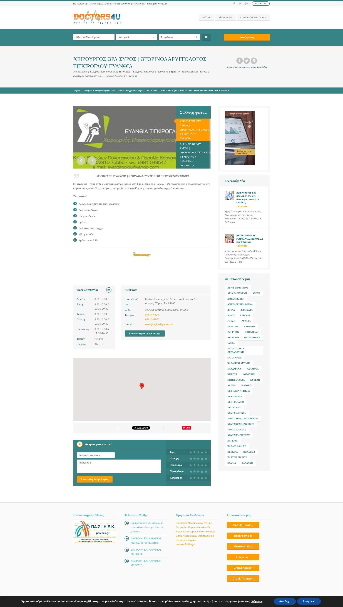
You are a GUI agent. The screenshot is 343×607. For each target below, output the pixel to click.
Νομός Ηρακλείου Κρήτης (243, 418)
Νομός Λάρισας (236, 429)
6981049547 (152, 319)
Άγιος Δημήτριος (237, 288)
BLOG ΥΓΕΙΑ (225, 17)
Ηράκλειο (233, 337)
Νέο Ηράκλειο (235, 402)
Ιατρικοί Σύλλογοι (185, 544)
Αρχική (76, 90)
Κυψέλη (255, 380)
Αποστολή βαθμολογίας (94, 479)
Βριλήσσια (246, 310)
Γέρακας (245, 315)
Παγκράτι (232, 441)
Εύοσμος (249, 326)
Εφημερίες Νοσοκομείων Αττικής (194, 522)
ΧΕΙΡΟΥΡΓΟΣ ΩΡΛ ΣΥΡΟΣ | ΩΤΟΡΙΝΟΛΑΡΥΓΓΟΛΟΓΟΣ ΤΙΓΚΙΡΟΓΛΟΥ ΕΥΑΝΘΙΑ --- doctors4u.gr (195, 154)
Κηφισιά (232, 374)
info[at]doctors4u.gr (157, 3)
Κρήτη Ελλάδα (236, 380)
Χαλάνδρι (247, 463)
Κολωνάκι (249, 374)
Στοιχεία (88, 90)
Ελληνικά (261, 3)
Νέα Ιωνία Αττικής (238, 391)
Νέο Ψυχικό (234, 407)
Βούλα (231, 310)
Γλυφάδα (246, 321)
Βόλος (231, 315)
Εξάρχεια (233, 326)
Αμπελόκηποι (235, 299)
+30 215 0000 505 (121, 3)
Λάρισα (231, 385)
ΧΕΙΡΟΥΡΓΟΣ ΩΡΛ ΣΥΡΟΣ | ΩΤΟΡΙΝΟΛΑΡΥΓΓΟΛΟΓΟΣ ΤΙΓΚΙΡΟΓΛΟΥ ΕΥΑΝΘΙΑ (195, 130)
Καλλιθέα (253, 369)
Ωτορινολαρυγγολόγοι (105, 90)
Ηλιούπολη (252, 332)
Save (188, 427)
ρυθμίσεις (256, 601)
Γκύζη (231, 321)
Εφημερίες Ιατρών (186, 540)
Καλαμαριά (234, 369)
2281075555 (152, 315)
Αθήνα (256, 293)
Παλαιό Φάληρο (236, 446)
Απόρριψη (309, 601)
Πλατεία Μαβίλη (237, 457)
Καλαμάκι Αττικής (238, 363)
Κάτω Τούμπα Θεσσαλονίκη (235, 350)
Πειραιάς (232, 452)
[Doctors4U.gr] (97, 17)
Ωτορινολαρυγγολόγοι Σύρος (130, 90)
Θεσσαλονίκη (252, 337)
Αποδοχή (284, 601)
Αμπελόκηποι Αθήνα (240, 304)
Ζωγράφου (233, 332)
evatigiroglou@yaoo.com (159, 324)
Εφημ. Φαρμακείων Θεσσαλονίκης (195, 535)
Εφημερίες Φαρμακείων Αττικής (193, 527)
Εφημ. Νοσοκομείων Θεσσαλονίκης (195, 531)
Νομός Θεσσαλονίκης (240, 424)
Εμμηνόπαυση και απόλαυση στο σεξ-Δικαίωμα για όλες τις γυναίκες (147, 527)
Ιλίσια (231, 343)
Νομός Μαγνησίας (238, 435)
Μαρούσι (246, 385)
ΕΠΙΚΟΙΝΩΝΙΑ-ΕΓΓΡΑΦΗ (253, 17)
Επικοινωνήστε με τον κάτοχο (144, 333)
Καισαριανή (234, 358)
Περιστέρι (249, 452)
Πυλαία (231, 463)
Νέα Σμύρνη (234, 396)
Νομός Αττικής (236, 413)
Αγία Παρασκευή (237, 293)
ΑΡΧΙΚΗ (206, 17)
